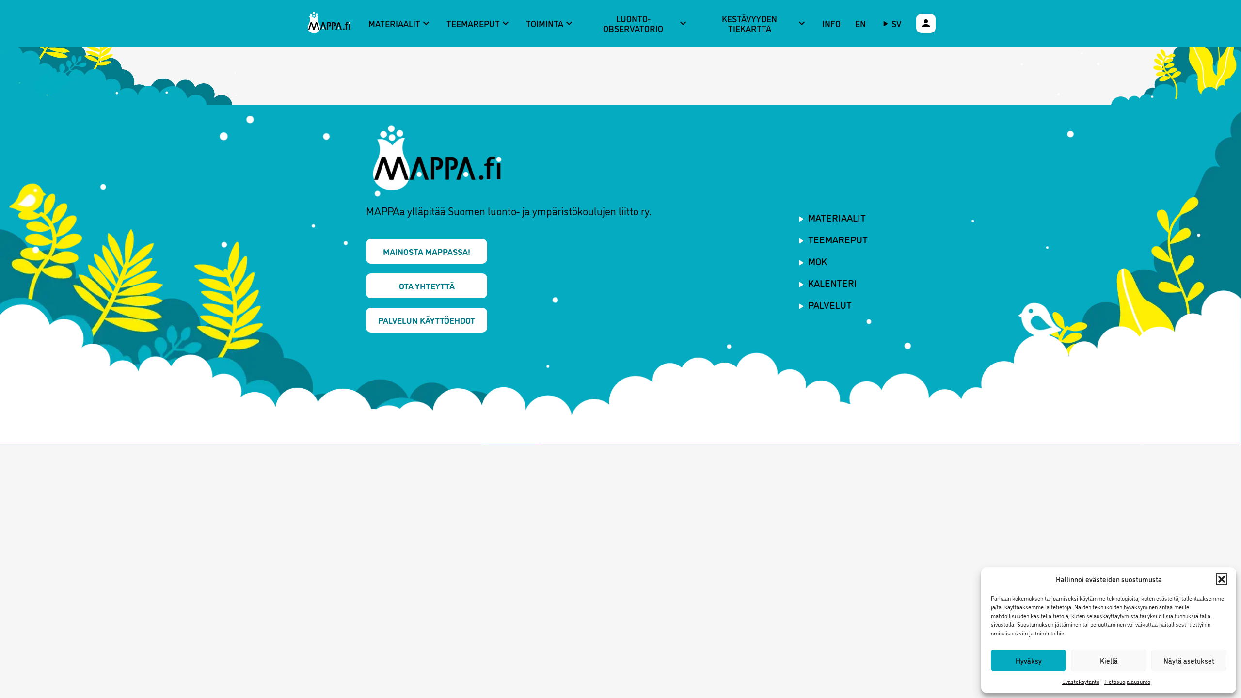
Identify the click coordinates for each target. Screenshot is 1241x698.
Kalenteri (832, 282)
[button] (1221, 579)
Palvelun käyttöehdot (426, 320)
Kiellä (1109, 660)
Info (831, 23)
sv (896, 23)
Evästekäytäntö (1080, 681)
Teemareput (478, 23)
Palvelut (830, 304)
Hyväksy (1029, 660)
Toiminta (550, 23)
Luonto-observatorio (645, 23)
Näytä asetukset (1188, 660)
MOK (817, 261)
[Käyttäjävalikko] (926, 23)
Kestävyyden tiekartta (765, 23)
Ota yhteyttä (427, 285)
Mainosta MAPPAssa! (426, 251)
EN (860, 23)
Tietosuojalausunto (1127, 681)
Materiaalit (400, 23)
